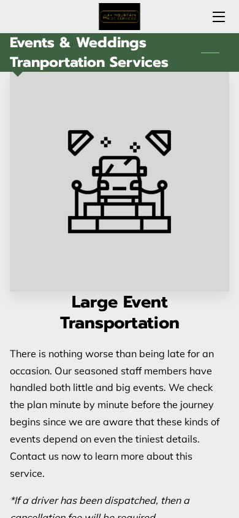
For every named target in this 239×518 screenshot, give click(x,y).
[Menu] (218, 17)
